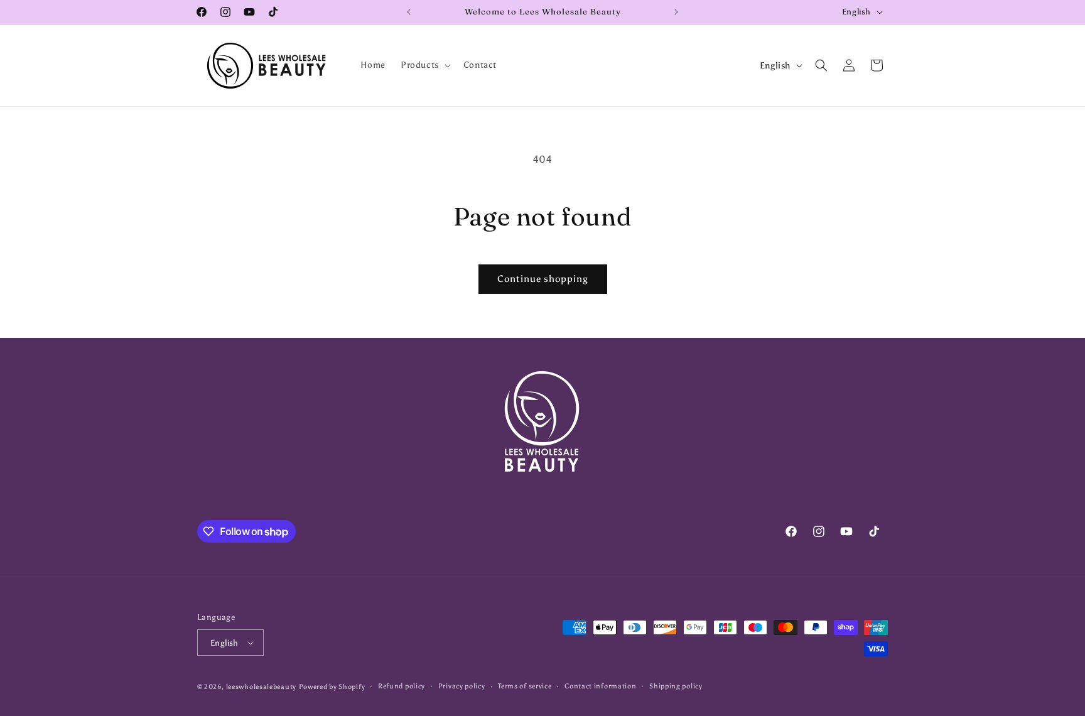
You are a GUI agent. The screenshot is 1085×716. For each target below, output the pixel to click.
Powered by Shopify (332, 687)
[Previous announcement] (409, 12)
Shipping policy (676, 686)
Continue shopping (542, 279)
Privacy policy (461, 686)
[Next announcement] (676, 12)
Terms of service (524, 686)
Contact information (600, 686)
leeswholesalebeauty (261, 687)
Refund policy (401, 686)
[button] (424, 65)
